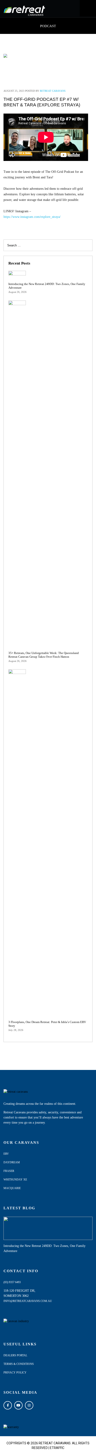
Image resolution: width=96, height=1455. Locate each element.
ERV (6, 1153)
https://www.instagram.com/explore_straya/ (32, 217)
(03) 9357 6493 (12, 1282)
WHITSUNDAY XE (15, 1179)
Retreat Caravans (52, 90)
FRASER (8, 1171)
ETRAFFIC (57, 1448)
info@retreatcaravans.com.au (27, 1301)
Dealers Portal (15, 1355)
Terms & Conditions (18, 1364)
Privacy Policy (15, 1372)
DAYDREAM (11, 1162)
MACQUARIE (12, 1188)
